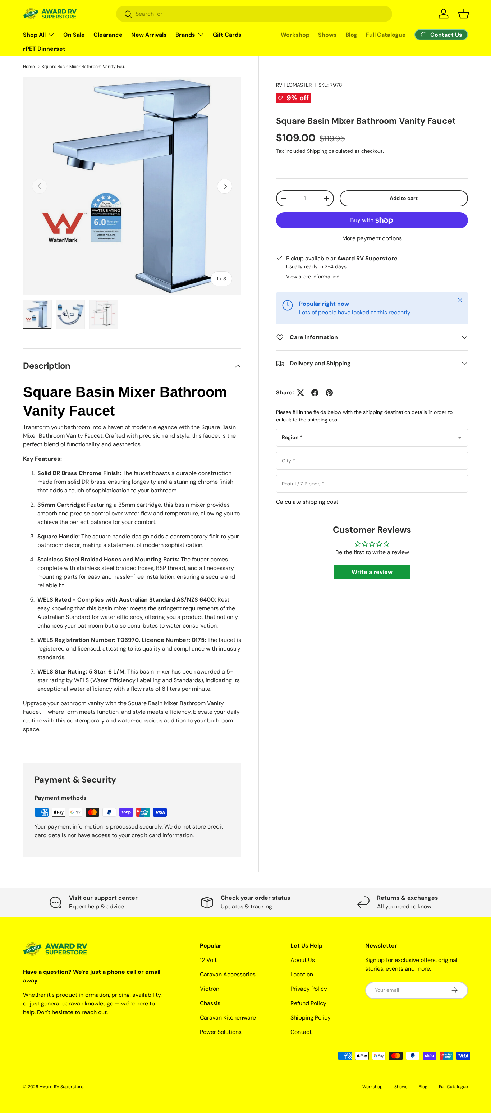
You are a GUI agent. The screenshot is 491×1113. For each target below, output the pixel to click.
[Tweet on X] (300, 393)
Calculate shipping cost (307, 502)
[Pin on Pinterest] (329, 393)
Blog (351, 34)
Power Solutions (221, 1032)
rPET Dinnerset (44, 49)
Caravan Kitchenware (228, 1017)
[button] (464, 14)
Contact (301, 1032)
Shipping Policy (310, 1017)
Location (301, 974)
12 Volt (208, 960)
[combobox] (254, 14)
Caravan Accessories (228, 974)
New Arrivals (149, 34)
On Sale (74, 34)
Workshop (295, 34)
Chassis (210, 1003)
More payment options (372, 238)
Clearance (108, 34)
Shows (327, 34)
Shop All (34, 34)
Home (29, 66)
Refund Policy (308, 1003)
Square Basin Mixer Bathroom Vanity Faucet (85, 66)
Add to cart (404, 198)
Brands (185, 34)
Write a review (372, 572)
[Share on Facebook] (315, 393)
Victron (209, 989)
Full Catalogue (386, 34)
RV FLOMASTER (294, 85)
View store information (312, 276)
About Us (302, 960)
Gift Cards (227, 34)
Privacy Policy (308, 989)
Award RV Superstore (61, 1087)
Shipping (317, 151)
